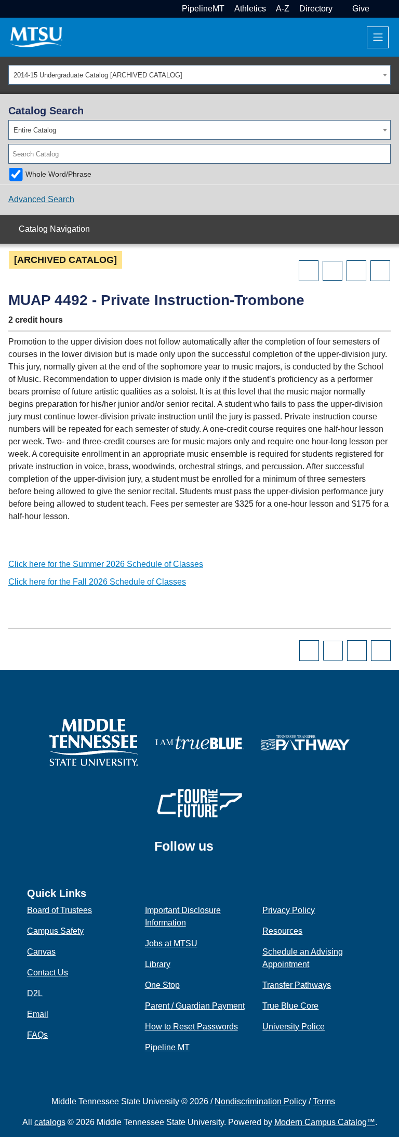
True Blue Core (290, 1005)
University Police (293, 1026)
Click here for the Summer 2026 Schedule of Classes (105, 564)
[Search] (383, 154)
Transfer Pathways (296, 985)
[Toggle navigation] (378, 37)
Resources (282, 931)
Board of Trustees (59, 910)
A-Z (282, 8)
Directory (315, 8)
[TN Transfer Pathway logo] (305, 741)
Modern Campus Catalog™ (324, 1122)
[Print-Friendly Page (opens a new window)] (356, 270)
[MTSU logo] (93, 741)
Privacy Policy (288, 910)
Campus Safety (55, 931)
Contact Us (47, 972)
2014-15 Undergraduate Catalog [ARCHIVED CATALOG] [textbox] (98, 75)
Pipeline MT (167, 1047)
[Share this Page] (332, 271)
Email (37, 1014)
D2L (35, 993)
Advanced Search (41, 199)
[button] (378, 8)
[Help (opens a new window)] (380, 270)
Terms (324, 1101)
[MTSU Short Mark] (36, 37)
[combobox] (199, 75)
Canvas (41, 951)
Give (360, 8)
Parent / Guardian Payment (195, 1005)
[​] (221, 850)
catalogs (49, 1122)
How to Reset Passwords (191, 1026)
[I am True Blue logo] (199, 741)
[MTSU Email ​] (341, 8)
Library (157, 964)
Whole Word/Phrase (58, 174)
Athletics (250, 8)
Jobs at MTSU (171, 943)
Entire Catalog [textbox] (35, 130)
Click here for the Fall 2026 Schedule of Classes (97, 581)
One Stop (162, 985)
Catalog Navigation (54, 228)
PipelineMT (203, 8)
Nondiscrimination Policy (261, 1101)
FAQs (37, 1034)
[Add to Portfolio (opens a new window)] (308, 270)
